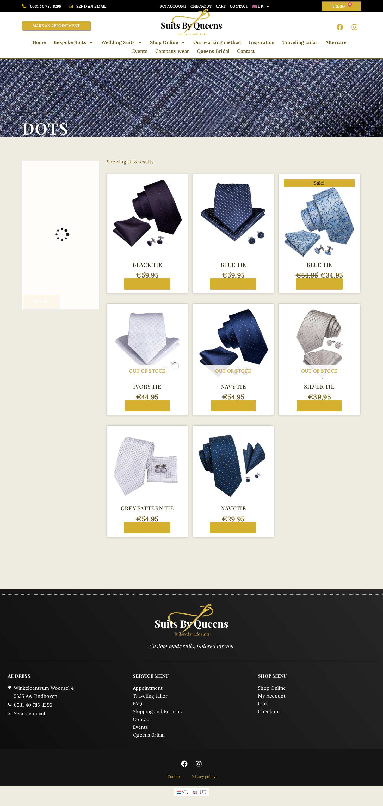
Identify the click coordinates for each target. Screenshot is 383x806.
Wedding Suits (118, 42)
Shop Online (164, 42)
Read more (147, 406)
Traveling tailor (300, 42)
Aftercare (336, 42)
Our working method (217, 42)
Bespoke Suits (70, 42)
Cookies (175, 776)
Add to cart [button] (147, 284)
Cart (221, 6)
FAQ (137, 704)
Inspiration (261, 42)
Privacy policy (203, 776)
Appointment (148, 688)
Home (39, 42)
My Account (173, 6)
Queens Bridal (213, 51)
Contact (239, 6)
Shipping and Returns (157, 711)
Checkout (201, 6)
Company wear (172, 51)
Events (139, 51)
